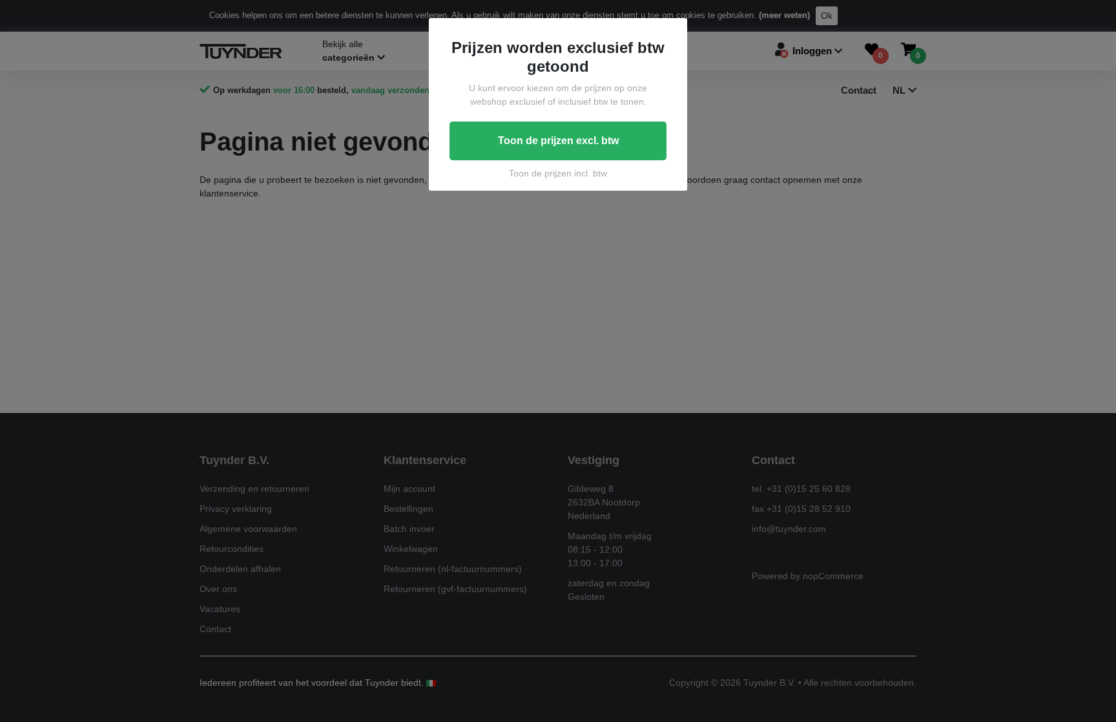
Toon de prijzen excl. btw (558, 140)
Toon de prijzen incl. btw (558, 173)
